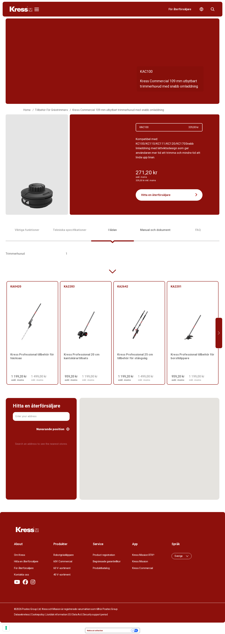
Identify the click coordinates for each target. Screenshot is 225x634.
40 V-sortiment (61, 574)
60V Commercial (62, 561)
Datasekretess (22, 614)
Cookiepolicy (37, 614)
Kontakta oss (21, 574)
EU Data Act (75, 614)
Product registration (104, 555)
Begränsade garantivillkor (107, 561)
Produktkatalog (101, 568)
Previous (6, 333)
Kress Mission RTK (143, 555)
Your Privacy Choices (118, 630)
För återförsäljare (180, 9)
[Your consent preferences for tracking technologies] (6, 628)
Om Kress (19, 555)
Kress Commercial (142, 568)
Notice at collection (95, 630)
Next (218, 333)
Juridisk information (56, 614)
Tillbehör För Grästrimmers (51, 110)
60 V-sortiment (61, 568)
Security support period (95, 614)
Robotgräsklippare (63, 555)
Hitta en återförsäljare (156, 195)
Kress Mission (140, 561)
